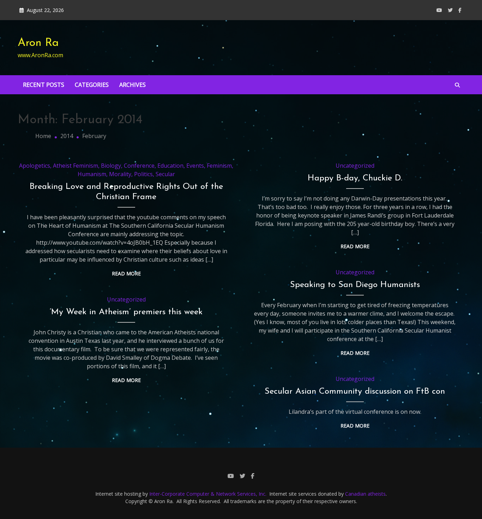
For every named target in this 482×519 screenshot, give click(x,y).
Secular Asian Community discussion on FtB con (355, 391)
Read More (126, 273)
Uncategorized (355, 165)
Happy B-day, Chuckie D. (355, 178)
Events (195, 165)
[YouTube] (439, 10)
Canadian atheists (365, 493)
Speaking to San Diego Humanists (355, 285)
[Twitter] (450, 10)
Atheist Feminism (75, 165)
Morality (120, 174)
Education (170, 165)
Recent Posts (43, 85)
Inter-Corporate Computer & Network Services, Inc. (207, 493)
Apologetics (34, 165)
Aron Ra (38, 43)
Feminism (219, 165)
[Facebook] (460, 10)
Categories (92, 85)
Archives (132, 85)
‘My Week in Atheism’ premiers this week (126, 312)
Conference (139, 165)
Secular (165, 174)
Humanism (92, 174)
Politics (143, 174)
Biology (111, 165)
